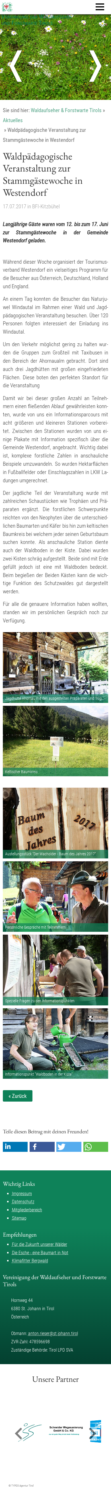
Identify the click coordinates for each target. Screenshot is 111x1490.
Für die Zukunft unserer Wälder (39, 1244)
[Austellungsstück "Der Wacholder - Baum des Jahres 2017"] (55, 823)
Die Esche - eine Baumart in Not (40, 1252)
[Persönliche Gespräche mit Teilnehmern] (55, 896)
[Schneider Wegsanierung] (50, 1431)
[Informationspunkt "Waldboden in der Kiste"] (55, 1043)
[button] (15, 1147)
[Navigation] (100, 7)
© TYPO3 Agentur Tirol (21, 1485)
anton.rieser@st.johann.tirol (53, 1333)
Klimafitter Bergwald (30, 1260)
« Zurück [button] (18, 1096)
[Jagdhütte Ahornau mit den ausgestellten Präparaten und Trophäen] (55, 667)
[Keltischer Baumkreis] (55, 741)
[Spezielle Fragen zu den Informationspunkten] (55, 970)
